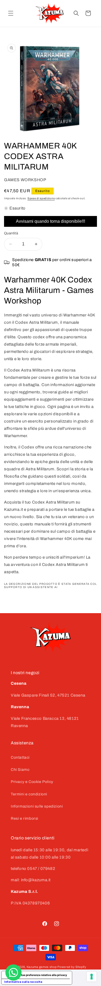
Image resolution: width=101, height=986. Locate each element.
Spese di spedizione (41, 198)
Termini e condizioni (29, 794)
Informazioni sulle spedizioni (37, 806)
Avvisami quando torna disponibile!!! (50, 221)
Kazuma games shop (42, 966)
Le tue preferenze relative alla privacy (42, 975)
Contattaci (20, 757)
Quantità (11, 233)
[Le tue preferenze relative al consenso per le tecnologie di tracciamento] (91, 976)
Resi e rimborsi (24, 818)
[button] (11, 13)
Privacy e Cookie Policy (32, 782)
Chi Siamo (20, 770)
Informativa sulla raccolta (23, 981)
